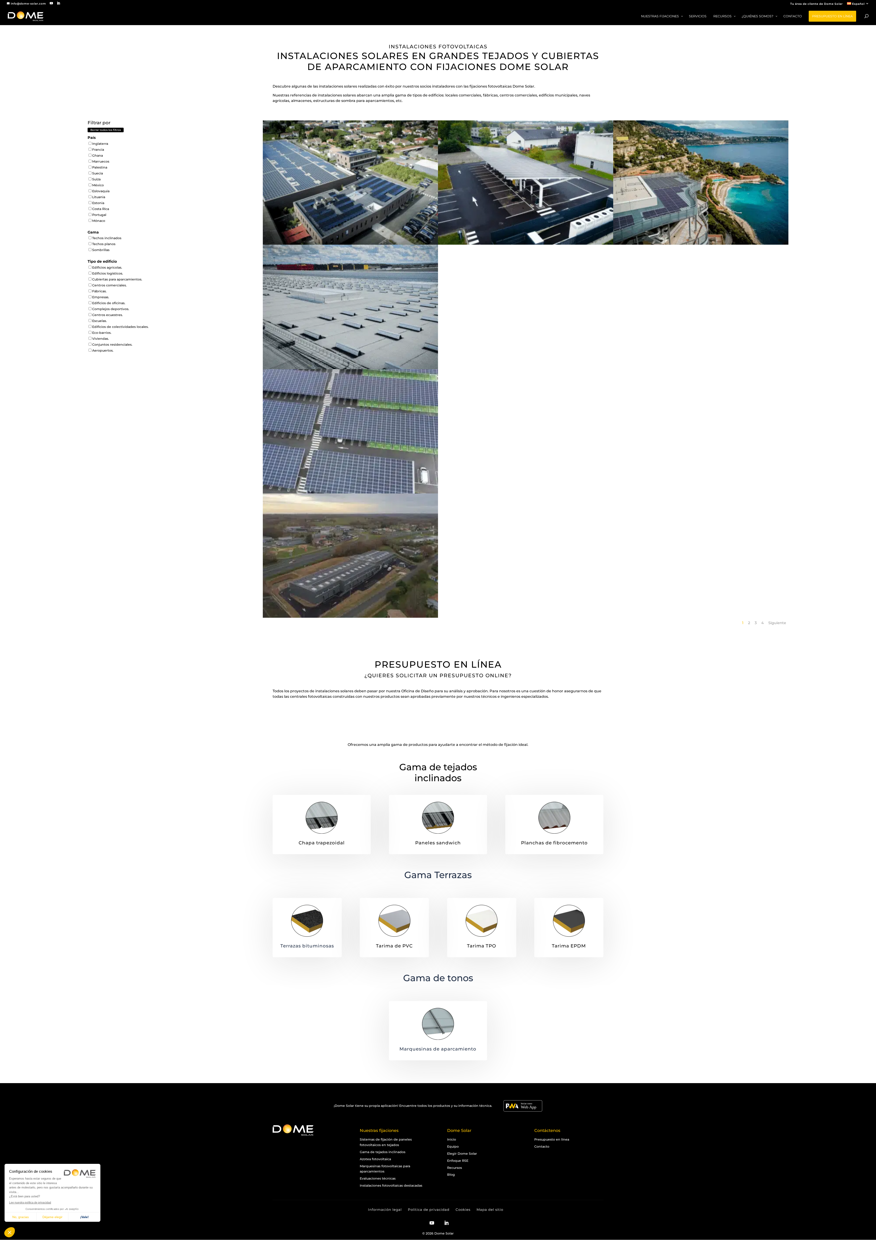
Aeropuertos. (102, 350)
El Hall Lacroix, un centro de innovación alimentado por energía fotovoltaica (350, 231)
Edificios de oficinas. (108, 303)
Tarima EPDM (569, 946)
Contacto (541, 1146)
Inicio (451, 1139)
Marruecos (100, 161)
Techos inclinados (106, 238)
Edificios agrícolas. (107, 267)
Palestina (99, 167)
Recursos (454, 1167)
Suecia (97, 173)
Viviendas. (100, 339)
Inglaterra (100, 144)
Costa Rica (100, 209)
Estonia (98, 203)
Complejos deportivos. (110, 309)
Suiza (96, 179)
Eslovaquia (101, 191)
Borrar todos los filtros (105, 130)
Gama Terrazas (438, 874)
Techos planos (103, 244)
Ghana (97, 155)
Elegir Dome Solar (462, 1154)
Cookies (463, 1209)
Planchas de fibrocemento (554, 843)
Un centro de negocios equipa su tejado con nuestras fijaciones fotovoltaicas (350, 604)
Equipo (453, 1146)
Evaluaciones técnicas (378, 1178)
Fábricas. (99, 291)
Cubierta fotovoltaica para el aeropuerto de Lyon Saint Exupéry (350, 353)
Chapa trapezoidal (322, 843)
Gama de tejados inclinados (438, 772)
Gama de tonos (438, 977)
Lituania (98, 197)
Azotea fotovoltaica (375, 1159)
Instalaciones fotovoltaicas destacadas (391, 1185)
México (98, 185)
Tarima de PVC (394, 946)
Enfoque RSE (457, 1161)
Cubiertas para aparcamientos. (117, 279)
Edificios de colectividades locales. (120, 327)
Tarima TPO (481, 946)
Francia (98, 150)
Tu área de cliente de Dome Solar (816, 4)
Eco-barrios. (101, 333)
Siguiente (777, 623)
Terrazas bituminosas (307, 946)
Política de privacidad (428, 1209)
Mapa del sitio (490, 1209)
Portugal (99, 215)
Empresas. (100, 297)
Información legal (385, 1209)
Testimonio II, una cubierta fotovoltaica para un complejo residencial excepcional (701, 231)
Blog (451, 1175)
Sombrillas (101, 250)
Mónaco (98, 221)
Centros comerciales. (109, 285)
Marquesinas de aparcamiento (437, 1049)
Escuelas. (99, 321)
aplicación (389, 1106)
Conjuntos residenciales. (112, 344)
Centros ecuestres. (107, 315)
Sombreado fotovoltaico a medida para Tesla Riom (525, 228)
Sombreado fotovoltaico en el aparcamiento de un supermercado (350, 477)
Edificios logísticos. (107, 273)
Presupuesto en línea (551, 1139)
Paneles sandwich (438, 843)
